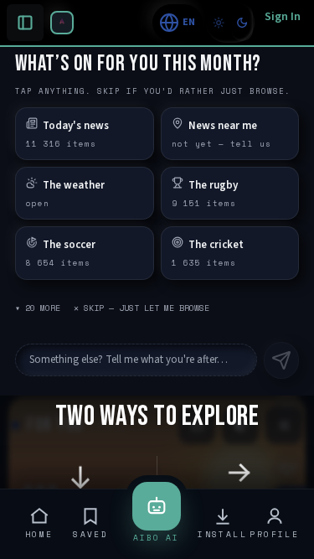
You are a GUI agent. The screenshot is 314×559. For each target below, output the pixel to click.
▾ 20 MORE (37, 308)
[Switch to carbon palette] (242, 22)
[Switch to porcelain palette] (218, 22)
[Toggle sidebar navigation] (62, 22)
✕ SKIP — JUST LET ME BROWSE (141, 308)
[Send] (281, 360)
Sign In (283, 16)
